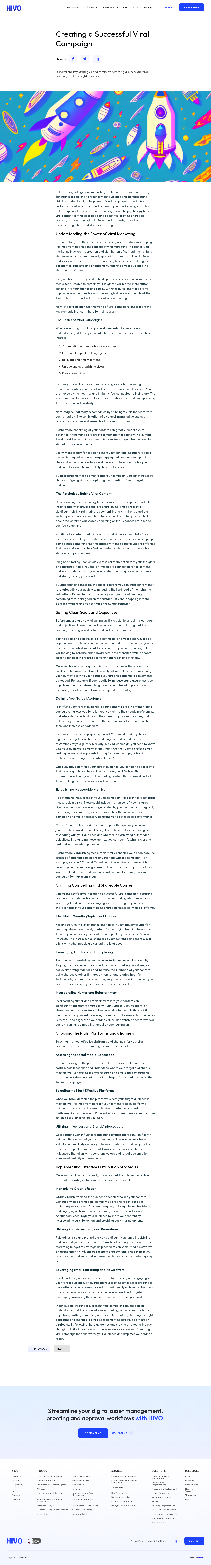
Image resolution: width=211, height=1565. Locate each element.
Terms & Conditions (156, 1541)
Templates (190, 1495)
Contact (16, 1499)
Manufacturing (159, 1522)
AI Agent (76, 1489)
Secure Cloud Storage (83, 1510)
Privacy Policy (137, 1541)
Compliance (78, 1485)
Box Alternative (119, 1493)
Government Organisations (159, 1483)
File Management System (49, 1493)
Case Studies (131, 7)
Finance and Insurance (163, 1518)
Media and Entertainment (164, 1489)
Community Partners (17, 1486)
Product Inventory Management (52, 1485)
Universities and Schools (164, 1510)
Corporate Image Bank (83, 1499)
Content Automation (47, 1480)
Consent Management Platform (52, 1510)
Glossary (189, 1480)
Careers (16, 1495)
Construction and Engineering (160, 1477)
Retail (155, 1501)
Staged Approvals (81, 1476)
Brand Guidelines (80, 1480)
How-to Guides (189, 1490)
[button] (73, 7)
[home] (14, 8)
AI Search (41, 1489)
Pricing (148, 7)
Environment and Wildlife (164, 1514)
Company (16, 1476)
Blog (187, 1476)
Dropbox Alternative (121, 1501)
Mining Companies (161, 1493)
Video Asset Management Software (50, 1500)
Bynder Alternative (120, 1497)
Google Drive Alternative (124, 1505)
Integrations (43, 1514)
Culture (15, 1480)
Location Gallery (80, 1514)
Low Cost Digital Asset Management (83, 1494)
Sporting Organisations (163, 1506)
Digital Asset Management (50, 1476)
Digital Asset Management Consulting (124, 1481)
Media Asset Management (124, 1476)
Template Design (45, 1506)
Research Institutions (162, 1497)
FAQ (187, 1499)
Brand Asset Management (85, 1506)
